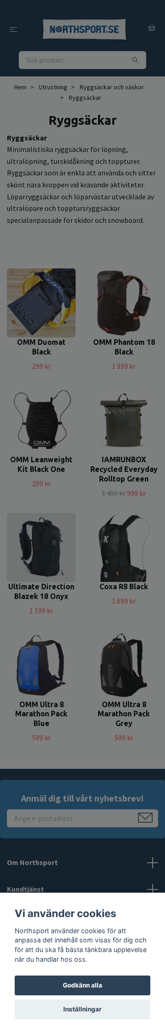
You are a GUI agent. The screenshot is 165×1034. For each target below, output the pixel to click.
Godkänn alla (82, 985)
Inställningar (82, 1009)
